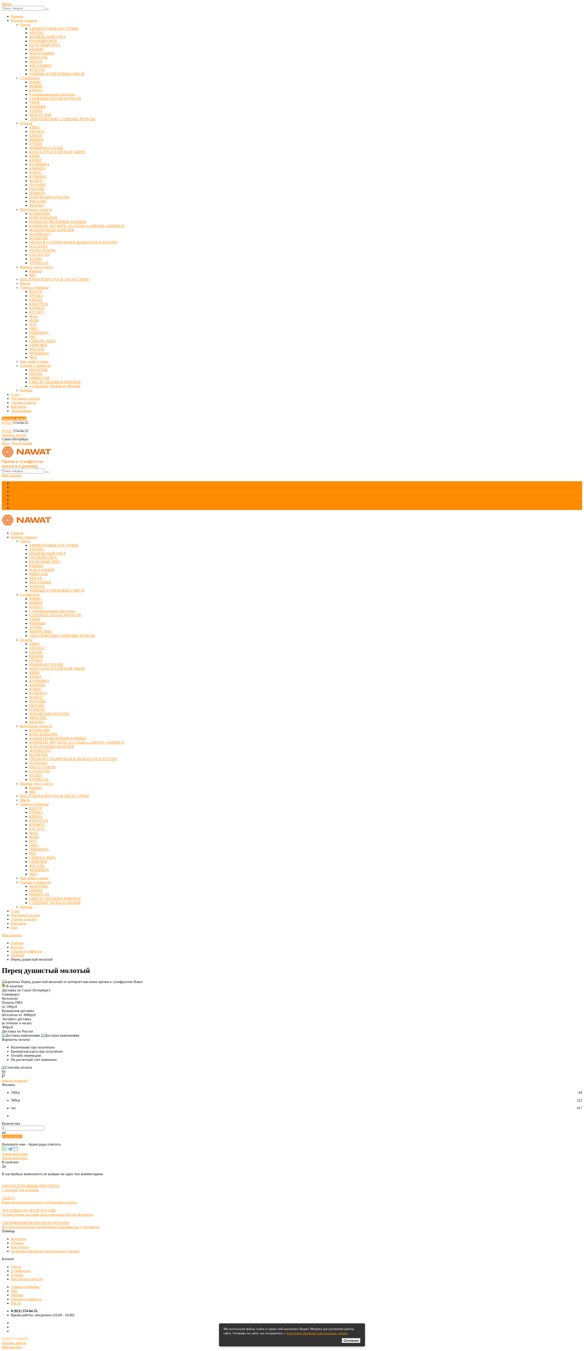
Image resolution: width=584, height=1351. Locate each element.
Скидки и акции (23, 403)
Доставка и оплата (25, 398)
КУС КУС (37, 312)
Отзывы (17, 1243)
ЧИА (33, 357)
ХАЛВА (35, 259)
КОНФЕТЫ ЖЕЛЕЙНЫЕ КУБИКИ (57, 222)
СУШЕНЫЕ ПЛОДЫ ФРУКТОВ (55, 98)
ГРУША (35, 144)
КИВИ (34, 156)
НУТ (33, 324)
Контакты (18, 407)
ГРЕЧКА (36, 296)
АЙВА (34, 127)
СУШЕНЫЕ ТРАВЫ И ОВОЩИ (55, 386)
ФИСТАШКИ (40, 66)
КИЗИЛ (35, 160)
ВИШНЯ (36, 140)
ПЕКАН (35, 61)
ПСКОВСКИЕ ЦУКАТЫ (49, 197)
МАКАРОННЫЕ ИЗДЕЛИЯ (51, 230)
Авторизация (21, 411)
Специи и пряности (35, 366)
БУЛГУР (35, 292)
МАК (33, 316)
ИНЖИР (36, 86)
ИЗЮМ (35, 82)
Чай (14, 1291)
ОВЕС (34, 329)
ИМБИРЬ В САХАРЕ (46, 148)
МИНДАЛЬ (38, 57)
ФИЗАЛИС (38, 201)
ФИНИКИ (37, 107)
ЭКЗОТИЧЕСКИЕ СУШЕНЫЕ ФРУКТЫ (62, 119)
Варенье (35, 271)
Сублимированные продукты (52, 94)
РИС (32, 337)
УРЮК (34, 103)
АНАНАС (37, 131)
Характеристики (15, 1154)
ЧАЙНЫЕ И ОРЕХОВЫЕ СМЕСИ (56, 74)
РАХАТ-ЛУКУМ (42, 250)
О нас (15, 394)
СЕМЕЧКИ (38, 345)
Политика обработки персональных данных (45, 1251)
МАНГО (36, 181)
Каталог (17, 947)
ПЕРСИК (36, 189)
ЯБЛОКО (36, 205)
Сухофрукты (30, 78)
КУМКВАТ (38, 177)
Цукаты (26, 123)
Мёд (32, 275)
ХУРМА (35, 111)
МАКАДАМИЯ (41, 53)
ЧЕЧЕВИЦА (39, 353)
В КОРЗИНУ (12, 1136)
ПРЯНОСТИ (39, 378)
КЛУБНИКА (39, 164)
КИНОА (35, 300)
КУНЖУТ (37, 308)
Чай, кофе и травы (34, 361)
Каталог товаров (24, 20)
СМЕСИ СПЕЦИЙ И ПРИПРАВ (55, 382)
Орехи (25, 24)
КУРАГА (36, 90)
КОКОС (35, 172)
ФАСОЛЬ (36, 349)
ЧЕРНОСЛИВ (40, 115)
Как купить (20, 1247)
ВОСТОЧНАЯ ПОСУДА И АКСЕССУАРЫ (54, 279)
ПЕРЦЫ (35, 374)
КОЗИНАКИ (39, 214)
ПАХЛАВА (38, 246)
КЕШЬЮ (36, 49)
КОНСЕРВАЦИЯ (43, 218)
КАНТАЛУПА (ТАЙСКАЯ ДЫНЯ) (57, 152)
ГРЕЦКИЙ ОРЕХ (43, 41)
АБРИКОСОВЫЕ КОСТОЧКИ (53, 29)
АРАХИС (36, 33)
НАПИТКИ (38, 238)
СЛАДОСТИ (39, 255)
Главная (17, 16)
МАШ (34, 320)
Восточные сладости (36, 209)
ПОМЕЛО (37, 193)
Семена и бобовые (34, 287)
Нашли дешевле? (15, 1081)
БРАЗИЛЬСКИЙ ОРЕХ (47, 37)
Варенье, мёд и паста (36, 267)
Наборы (26, 390)
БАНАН (35, 135)
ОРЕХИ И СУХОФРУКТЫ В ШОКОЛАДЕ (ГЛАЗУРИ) (73, 242)
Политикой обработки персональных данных (317, 1333)
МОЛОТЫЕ (38, 370)
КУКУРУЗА (38, 304)
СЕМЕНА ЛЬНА (42, 341)
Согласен (351, 1340)
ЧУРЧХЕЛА (39, 263)
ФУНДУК (37, 70)
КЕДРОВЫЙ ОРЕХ (44, 45)
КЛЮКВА (37, 168)
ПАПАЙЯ (37, 185)
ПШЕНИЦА (39, 333)
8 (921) (7, 423)
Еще (14, 508)
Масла (25, 283)
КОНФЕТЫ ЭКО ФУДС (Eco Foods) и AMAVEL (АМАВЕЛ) (76, 226)
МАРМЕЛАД (39, 234)
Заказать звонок (14, 419)
